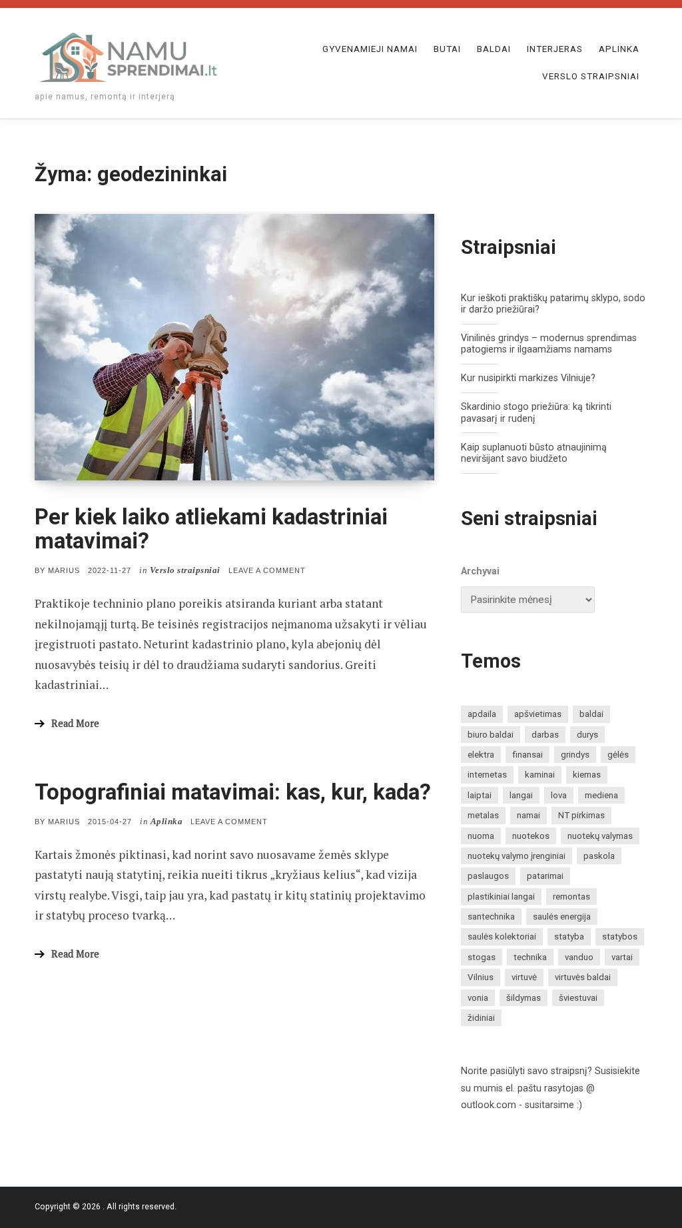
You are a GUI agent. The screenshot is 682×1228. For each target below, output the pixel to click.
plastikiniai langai (501, 897)
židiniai (481, 1018)
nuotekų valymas (600, 836)
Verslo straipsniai (590, 76)
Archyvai (480, 571)
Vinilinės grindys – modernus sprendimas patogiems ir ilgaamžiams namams (549, 343)
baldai (591, 714)
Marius (64, 570)
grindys (575, 755)
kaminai (540, 775)
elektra (481, 755)
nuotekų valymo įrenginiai (516, 856)
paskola (599, 856)
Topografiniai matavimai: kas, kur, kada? (233, 792)
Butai (447, 49)
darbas (545, 735)
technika (530, 957)
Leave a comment (267, 570)
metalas (483, 815)
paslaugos (488, 876)
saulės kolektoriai (502, 936)
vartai (622, 957)
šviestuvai (578, 998)
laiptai (480, 795)
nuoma (481, 836)
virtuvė (524, 977)
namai (528, 815)
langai (521, 795)
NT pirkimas (581, 815)
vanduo (579, 957)
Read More (75, 723)
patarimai (545, 876)
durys (587, 735)
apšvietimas (537, 714)
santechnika (491, 916)
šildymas (523, 998)
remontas (571, 897)
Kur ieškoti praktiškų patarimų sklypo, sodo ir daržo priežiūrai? (553, 304)
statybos (619, 936)
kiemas (587, 775)
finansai (527, 755)
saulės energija (562, 916)
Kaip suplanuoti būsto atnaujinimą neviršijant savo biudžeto (534, 453)
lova (559, 795)
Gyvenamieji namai (370, 49)
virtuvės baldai (583, 977)
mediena (601, 795)
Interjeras (555, 49)
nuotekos (530, 836)
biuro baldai (490, 735)
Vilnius (481, 977)
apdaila (482, 714)
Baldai (494, 49)
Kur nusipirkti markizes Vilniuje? (528, 378)
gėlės (618, 755)
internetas (487, 775)
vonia (478, 998)
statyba (569, 936)
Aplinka (619, 49)
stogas (482, 957)
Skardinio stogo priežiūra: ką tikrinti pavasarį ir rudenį (536, 412)
